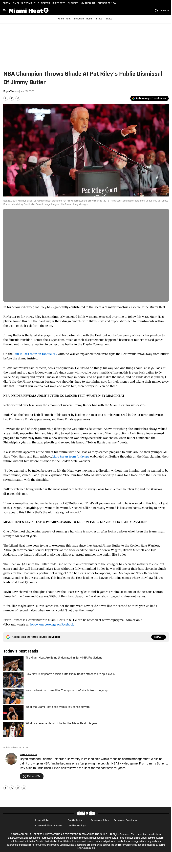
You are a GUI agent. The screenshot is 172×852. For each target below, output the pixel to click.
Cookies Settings (77, 826)
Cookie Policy (75, 820)
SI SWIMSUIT (28, 3)
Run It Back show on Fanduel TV (35, 354)
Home (60, 19)
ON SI (16, 3)
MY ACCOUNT (88, 3)
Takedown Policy (100, 820)
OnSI (68, 19)
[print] (24, 787)
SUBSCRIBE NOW (107, 3)
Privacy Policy (42, 820)
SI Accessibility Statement (48, 826)
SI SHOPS (73, 3)
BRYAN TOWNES (28, 754)
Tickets (108, 19)
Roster (90, 19)
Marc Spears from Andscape (71, 456)
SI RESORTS (58, 3)
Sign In (165, 11)
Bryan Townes (10, 91)
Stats (99, 19)
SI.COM (6, 3)
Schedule (79, 19)
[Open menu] (5, 11)
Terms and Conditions (125, 820)
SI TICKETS (44, 3)
